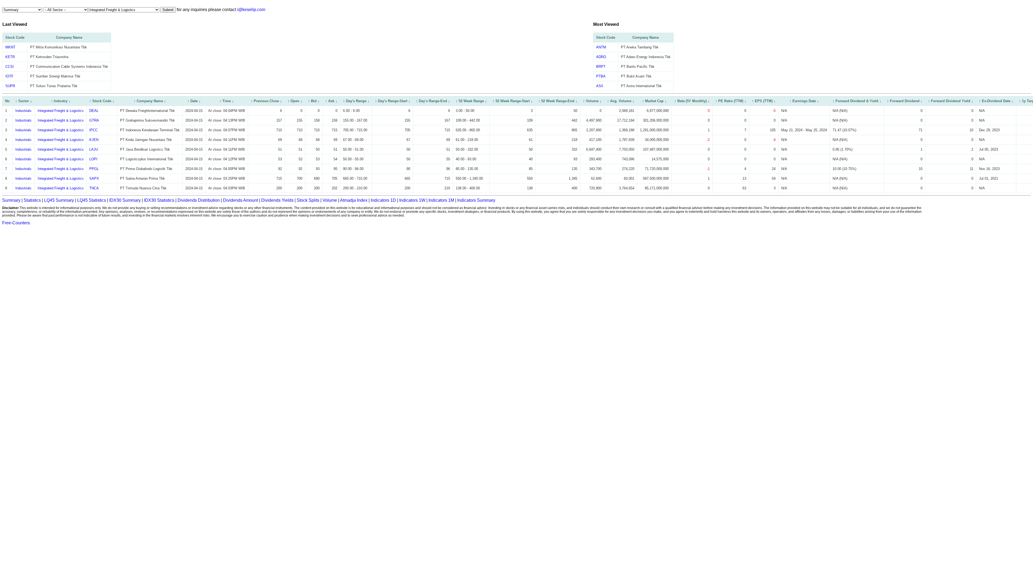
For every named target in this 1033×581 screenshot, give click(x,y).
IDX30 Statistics (159, 200)
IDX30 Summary (125, 200)
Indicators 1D (383, 200)
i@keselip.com (251, 9)
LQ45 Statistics (91, 200)
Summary (11, 200)
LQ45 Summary (59, 200)
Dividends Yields (277, 200)
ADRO (601, 57)
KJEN (93, 140)
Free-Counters (16, 223)
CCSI (9, 67)
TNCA (94, 188)
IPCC (93, 130)
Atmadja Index (353, 200)
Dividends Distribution (199, 200)
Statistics (32, 200)
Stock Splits (308, 200)
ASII (599, 86)
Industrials (23, 111)
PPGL (94, 169)
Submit (168, 10)
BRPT (601, 67)
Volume (330, 200)
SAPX (94, 178)
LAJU (93, 149)
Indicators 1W (412, 200)
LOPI (93, 159)
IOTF (9, 76)
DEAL (93, 111)
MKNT (10, 47)
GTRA (94, 120)
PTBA (601, 76)
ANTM (601, 47)
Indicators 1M (441, 200)
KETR (10, 57)
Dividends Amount (240, 200)
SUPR (10, 86)
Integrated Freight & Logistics (61, 111)
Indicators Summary (476, 200)
